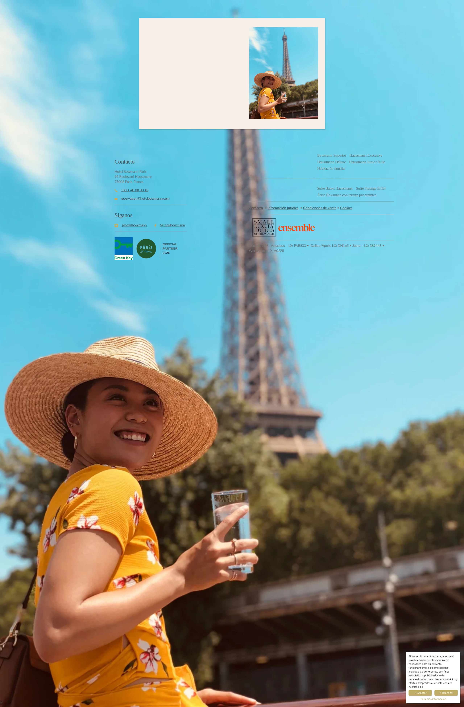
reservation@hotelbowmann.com (145, 198)
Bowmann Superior (331, 155)
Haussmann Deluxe (331, 162)
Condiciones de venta (319, 208)
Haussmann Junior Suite (367, 162)
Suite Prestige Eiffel (370, 188)
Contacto (256, 208)
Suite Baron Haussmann (335, 188)
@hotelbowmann (134, 225)
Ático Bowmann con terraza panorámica (346, 195)
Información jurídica (283, 208)
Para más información (433, 698)
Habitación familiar (331, 168)
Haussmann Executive (365, 155)
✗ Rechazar (446, 692)
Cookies (346, 208)
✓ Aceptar (420, 692)
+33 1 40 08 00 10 (134, 190)
